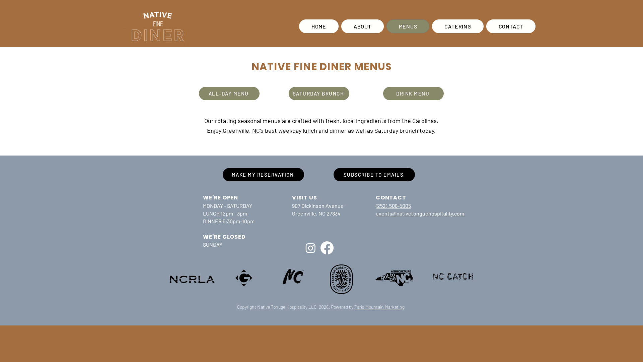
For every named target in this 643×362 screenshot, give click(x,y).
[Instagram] (310, 247)
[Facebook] (327, 247)
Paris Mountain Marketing (379, 307)
